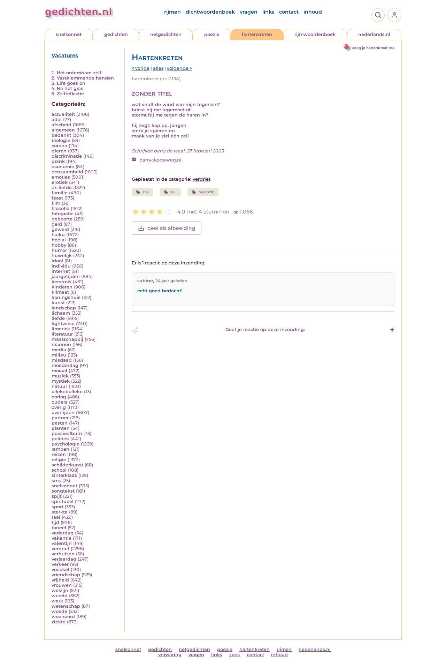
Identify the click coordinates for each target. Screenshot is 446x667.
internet (61, 271)
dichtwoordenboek (210, 12)
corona (59, 145)
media (59, 349)
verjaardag (64, 559)
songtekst (63, 491)
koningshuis (66, 297)
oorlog (59, 396)
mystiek (61, 381)
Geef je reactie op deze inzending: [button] (265, 329)
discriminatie (67, 156)
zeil (174, 192)
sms (56, 480)
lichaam (61, 313)
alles (158, 68)
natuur (59, 386)
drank (58, 161)
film (56, 203)
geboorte (62, 219)
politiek (60, 438)
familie (60, 192)
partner (60, 417)
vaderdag (63, 532)
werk (57, 601)
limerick (61, 328)
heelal (59, 239)
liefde (58, 318)
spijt (57, 496)
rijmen (172, 12)
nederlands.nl (374, 34)
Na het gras (70, 88)
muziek (60, 376)
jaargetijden (66, 276)
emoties (61, 177)
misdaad (62, 360)
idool (57, 260)
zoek (234, 654)
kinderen (62, 287)
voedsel (60, 569)
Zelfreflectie (70, 93)
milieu (59, 355)
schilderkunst (67, 464)
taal (56, 517)
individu (61, 266)
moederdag (65, 365)
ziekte (59, 621)
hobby (59, 245)
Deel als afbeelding (171, 228)
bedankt (61, 135)
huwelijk (62, 255)
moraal (59, 370)
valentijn (62, 543)
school (59, 470)
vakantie (61, 538)
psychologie (65, 444)
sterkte (60, 512)
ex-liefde (62, 187)
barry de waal (169, 150)
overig (59, 407)
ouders (60, 402)
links (268, 12)
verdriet (60, 548)
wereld (60, 595)
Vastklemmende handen (85, 78)
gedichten (116, 34)
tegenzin (206, 192)
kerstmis (61, 281)
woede (59, 611)
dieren (59, 150)
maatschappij (67, 339)
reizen (59, 454)
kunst (58, 302)
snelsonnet (69, 34)
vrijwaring (170, 654)
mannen (61, 344)
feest (57, 198)
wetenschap (66, 606)
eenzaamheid (67, 171)
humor (59, 250)
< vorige (140, 68)
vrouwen (62, 585)
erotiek (60, 182)
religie (59, 459)
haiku (58, 234)
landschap (64, 307)
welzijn (60, 590)
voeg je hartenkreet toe (373, 48)
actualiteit (63, 114)
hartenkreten (257, 34)
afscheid (61, 124)
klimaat (60, 292)
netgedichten (166, 34)
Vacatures (65, 55)
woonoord (63, 616)
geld (57, 224)
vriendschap (66, 574)
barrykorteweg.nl (160, 160)
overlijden (63, 412)
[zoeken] (378, 15)
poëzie (212, 34)
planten (61, 428)
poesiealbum (67, 433)
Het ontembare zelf (79, 72)
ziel (146, 192)
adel (57, 119)
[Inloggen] (394, 15)
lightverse (63, 323)
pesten (60, 423)
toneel (59, 527)
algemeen (63, 130)
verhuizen (63, 553)
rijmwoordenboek (315, 34)
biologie (61, 140)
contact (289, 12)
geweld (60, 229)
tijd (55, 522)
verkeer (60, 564)
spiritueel (63, 501)
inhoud (312, 12)
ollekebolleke (67, 391)
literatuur (62, 334)
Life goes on (71, 83)
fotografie (63, 213)
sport (57, 506)
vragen (248, 12)
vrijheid (60, 580)
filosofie (60, 208)
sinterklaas (64, 475)
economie (63, 166)
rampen (60, 449)
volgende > (179, 68)
